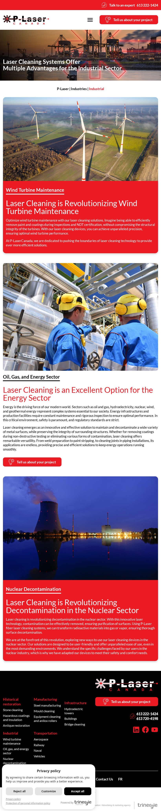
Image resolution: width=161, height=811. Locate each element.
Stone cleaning (13, 710)
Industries (79, 89)
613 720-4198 (147, 718)
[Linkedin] (136, 729)
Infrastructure (75, 703)
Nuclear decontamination (14, 761)
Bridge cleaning (74, 724)
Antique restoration (16, 725)
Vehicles (39, 756)
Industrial (10, 733)
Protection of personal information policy (28, 803)
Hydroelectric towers (73, 711)
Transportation (45, 733)
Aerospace (41, 739)
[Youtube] (154, 729)
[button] (90, 19)
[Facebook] (145, 729)
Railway (39, 745)
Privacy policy (13, 799)
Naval (38, 750)
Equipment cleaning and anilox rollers (47, 719)
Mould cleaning (44, 711)
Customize (48, 791)
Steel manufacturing (47, 705)
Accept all (77, 791)
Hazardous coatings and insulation (16, 718)
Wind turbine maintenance (12, 741)
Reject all (19, 791)
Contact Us (104, 779)
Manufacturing (45, 699)
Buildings (70, 718)
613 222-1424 (147, 714)
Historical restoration (12, 701)
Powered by (67, 802)
